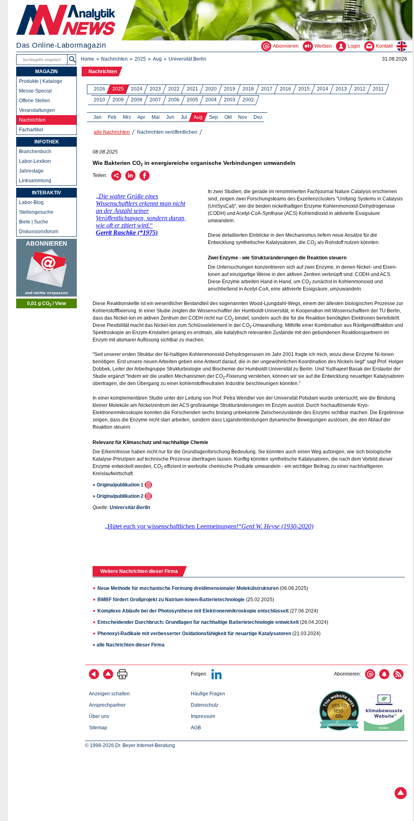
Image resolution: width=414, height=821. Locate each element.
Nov (242, 117)
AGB (196, 727)
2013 (341, 89)
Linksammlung (35, 180)
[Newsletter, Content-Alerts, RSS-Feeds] (46, 267)
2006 (174, 100)
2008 (136, 100)
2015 (304, 89)
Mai (156, 117)
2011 (378, 89)
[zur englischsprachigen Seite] (404, 46)
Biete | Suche (33, 222)
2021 (192, 89)
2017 (266, 89)
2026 (99, 89)
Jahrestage (31, 171)
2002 (248, 100)
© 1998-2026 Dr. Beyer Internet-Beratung (130, 745)
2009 (118, 100)
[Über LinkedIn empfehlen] (130, 179)
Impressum (203, 716)
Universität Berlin (187, 59)
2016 (285, 89)
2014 (322, 89)
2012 (359, 89)
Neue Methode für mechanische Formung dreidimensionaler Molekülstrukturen (188, 588)
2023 (155, 89)
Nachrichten (114, 59)
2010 (99, 100)
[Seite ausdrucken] (122, 677)
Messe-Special (35, 91)
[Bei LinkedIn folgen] (216, 677)
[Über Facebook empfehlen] (144, 179)
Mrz (127, 117)
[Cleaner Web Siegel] (386, 729)
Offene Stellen (34, 100)
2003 (229, 100)
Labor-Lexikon (35, 161)
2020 (211, 89)
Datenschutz (204, 705)
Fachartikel (31, 130)
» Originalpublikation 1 (119, 485)
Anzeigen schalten (109, 694)
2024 (136, 89)
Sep (213, 117)
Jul (184, 117)
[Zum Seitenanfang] (108, 677)
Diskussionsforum (38, 231)
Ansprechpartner (107, 705)
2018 (248, 89)
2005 (192, 100)
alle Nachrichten (112, 132)
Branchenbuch (35, 151)
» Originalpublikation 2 (119, 496)
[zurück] (94, 677)
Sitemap (98, 727)
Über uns (99, 716)
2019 (229, 89)
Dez (257, 117)
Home (87, 59)
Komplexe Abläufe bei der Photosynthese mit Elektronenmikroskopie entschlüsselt (193, 611)
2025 (140, 59)
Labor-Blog (31, 202)
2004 (211, 100)
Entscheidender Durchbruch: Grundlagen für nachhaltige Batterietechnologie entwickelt (198, 622)
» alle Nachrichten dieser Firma (129, 645)
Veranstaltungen (37, 110)
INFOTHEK (46, 142)
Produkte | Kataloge (40, 81)
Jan (97, 117)
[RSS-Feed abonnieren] (398, 677)
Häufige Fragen (208, 694)
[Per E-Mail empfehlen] (116, 179)
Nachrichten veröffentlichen (167, 132)
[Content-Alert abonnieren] (384, 677)
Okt (228, 117)
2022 (174, 89)
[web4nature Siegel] (341, 729)
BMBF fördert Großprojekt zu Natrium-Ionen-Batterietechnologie (171, 599)
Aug (157, 59)
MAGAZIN (46, 71)
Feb (112, 117)
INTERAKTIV (46, 193)
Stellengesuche (36, 212)
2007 (155, 100)
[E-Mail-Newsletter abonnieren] (370, 677)
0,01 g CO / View (46, 304)
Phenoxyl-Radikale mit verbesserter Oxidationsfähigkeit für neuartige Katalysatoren (194, 633)
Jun (170, 117)
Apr (141, 117)
